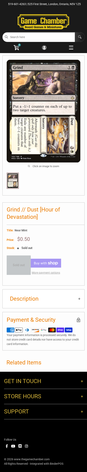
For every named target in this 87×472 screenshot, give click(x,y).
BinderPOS (56, 463)
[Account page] (44, 48)
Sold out (19, 265)
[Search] (80, 37)
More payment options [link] (46, 272)
